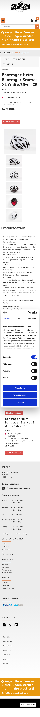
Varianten (8, 65)
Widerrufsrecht (7, 573)
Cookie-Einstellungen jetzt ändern (15, 44)
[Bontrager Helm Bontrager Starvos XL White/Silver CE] (20, 141)
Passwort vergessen (8, 588)
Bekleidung (8, 53)
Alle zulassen (20, 388)
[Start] (1, 53)
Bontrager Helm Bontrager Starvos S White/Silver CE (19, 423)
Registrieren (6, 585)
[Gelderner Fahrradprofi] (20, 6)
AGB (3, 552)
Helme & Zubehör (22, 53)
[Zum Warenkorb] (36, 21)
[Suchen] (37, 26)
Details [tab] (19, 319)
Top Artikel (5, 567)
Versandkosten (7, 570)
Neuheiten (6, 659)
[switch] (34, 364)
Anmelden (5, 583)
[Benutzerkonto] (32, 21)
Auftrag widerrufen (28, 704)
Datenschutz (6, 549)
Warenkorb (5, 565)
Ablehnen (20, 402)
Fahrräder (6, 637)
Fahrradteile (7, 646)
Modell (6, 60)
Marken (6, 664)
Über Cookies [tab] (32, 319)
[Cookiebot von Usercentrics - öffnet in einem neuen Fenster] (28, 312)
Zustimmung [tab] (7, 319)
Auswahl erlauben (20, 395)
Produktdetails (20, 60)
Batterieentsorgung (8, 555)
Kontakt (4, 544)
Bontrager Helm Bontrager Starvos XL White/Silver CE (19, 80)
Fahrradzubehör (8, 641)
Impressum (5, 547)
